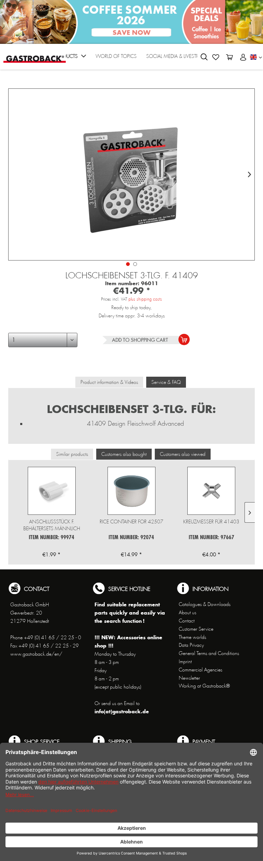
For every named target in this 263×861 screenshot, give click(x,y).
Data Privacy (191, 645)
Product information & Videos (109, 382)
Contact (187, 621)
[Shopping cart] (229, 57)
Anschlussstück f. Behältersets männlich (51, 525)
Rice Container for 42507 (131, 522)
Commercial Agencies (200, 670)
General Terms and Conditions (209, 653)
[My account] (243, 57)
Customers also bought (124, 454)
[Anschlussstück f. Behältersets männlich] (51, 491)
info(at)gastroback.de (122, 711)
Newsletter (189, 678)
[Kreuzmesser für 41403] (211, 491)
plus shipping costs (145, 299)
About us (187, 612)
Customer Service (196, 629)
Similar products (72, 454)
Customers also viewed (182, 454)
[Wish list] (216, 57)
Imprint (185, 661)
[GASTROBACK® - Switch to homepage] (34, 56)
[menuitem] (70, 58)
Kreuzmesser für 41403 (211, 522)
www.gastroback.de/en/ (36, 654)
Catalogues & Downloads (204, 604)
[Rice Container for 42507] (131, 491)
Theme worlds (192, 637)
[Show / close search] (204, 57)
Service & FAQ (166, 382)
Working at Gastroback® (204, 686)
